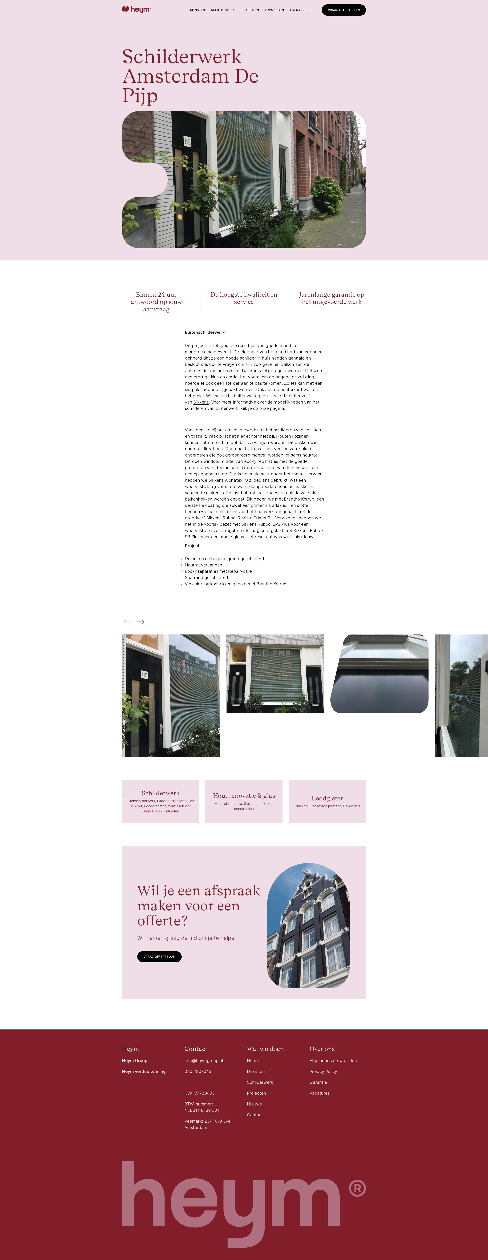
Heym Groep (134, 1060)
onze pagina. (272, 408)
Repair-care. (228, 467)
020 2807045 (198, 1071)
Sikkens (201, 402)
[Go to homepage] (136, 10)
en (313, 10)
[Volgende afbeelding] (140, 622)
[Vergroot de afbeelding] (171, 695)
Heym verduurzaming (144, 1071)
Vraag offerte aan (344, 10)
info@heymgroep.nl (204, 1060)
